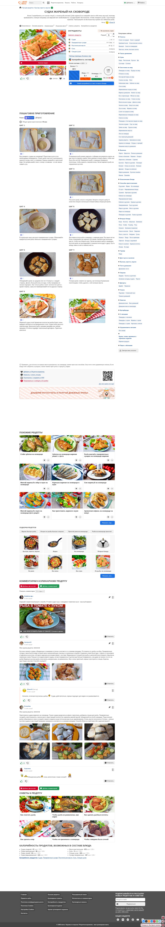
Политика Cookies (27, 906)
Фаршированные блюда (131, 189)
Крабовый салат (123, 43)
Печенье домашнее (136, 153)
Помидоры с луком (124, 320)
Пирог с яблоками (126, 345)
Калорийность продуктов (89, 25)
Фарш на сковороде (124, 211)
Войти (142, 2)
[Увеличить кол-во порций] (114, 34)
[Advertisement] (131, 18)
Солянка (128, 63)
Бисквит (121, 166)
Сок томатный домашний (126, 137)
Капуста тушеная (124, 244)
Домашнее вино (123, 303)
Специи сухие (76, 51)
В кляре (126, 247)
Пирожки (133, 156)
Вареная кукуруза (124, 341)
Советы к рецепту (74, 25)
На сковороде (135, 186)
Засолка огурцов (123, 124)
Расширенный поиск (79, 894)
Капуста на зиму (134, 105)
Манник (121, 175)
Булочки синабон (135, 172)
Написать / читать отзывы (32, 375)
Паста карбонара (134, 237)
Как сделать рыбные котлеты (96, 815)
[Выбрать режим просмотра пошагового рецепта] (21, 154)
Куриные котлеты (135, 244)
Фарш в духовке (123, 208)
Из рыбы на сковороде (103, 571)
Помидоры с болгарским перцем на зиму (130, 121)
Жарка (128, 186)
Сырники (135, 159)
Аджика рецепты (123, 140)
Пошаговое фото (61, 26)
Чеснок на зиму (123, 105)
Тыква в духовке (137, 214)
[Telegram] (160, 921)
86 (64, 78)
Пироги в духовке (130, 162)
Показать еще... (107, 523)
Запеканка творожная (131, 228)
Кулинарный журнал (55, 906)
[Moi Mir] (151, 921)
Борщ (120, 60)
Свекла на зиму (123, 118)
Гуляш (138, 234)
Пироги (121, 153)
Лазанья (121, 237)
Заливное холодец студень (127, 279)
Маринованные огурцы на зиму (128, 89)
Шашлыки (132, 221)
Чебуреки (132, 234)
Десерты (123, 283)
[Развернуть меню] (163, 925)
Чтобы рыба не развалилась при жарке (65, 816)
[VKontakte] (143, 921)
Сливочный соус (130, 293)
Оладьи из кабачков (130, 169)
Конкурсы (80, 2)
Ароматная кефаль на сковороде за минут (98, 512)
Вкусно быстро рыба (29, 531)
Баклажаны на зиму (124, 99)
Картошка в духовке (131, 192)
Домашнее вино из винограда (127, 306)
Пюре (120, 254)
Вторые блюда (125, 218)
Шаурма (121, 275)
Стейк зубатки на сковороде (31, 454)
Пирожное (127, 286)
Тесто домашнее (125, 265)
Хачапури (139, 162)
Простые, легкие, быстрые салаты (129, 49)
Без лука (79, 571)
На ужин (31, 571)
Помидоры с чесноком (125, 317)
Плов (120, 225)
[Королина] (21, 770)
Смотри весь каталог (129, 350)
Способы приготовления (128, 183)
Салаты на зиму (123, 80)
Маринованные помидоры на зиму (128, 114)
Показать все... (107, 576)
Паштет (138, 279)
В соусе (121, 189)
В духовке (122, 186)
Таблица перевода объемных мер (80, 56)
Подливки (121, 293)
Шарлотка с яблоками (125, 159)
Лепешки (138, 166)
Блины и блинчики (124, 156)
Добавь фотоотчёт (29, 586)
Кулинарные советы (55, 898)
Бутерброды (124, 310)
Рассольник (126, 60)
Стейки (125, 225)
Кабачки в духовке (124, 202)
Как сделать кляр (27, 839)
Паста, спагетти (123, 234)
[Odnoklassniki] (149, 921)
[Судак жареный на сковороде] (26, 70)
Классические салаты (135, 43)
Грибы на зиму (123, 127)
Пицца (126, 237)
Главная (24, 894)
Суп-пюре (121, 63)
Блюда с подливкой (131, 240)
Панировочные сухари (79, 42)
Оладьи (139, 156)
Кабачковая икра (123, 83)
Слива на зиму (135, 99)
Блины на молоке (130, 166)
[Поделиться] (163, 921)
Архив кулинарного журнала (58, 909)
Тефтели (121, 240)
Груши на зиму (132, 127)
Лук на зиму (122, 108)
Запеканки (139, 221)
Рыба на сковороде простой (102, 531)
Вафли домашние (124, 172)
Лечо (130, 80)
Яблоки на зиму (134, 96)
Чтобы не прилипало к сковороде (65, 839)
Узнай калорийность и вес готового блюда (91, 83)
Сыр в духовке (133, 205)
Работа (73, 2)
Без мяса (55, 571)
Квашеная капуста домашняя (127, 146)
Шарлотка (127, 153)
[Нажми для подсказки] (93, 59)
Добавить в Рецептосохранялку (34, 371)
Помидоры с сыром (124, 323)
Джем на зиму (137, 102)
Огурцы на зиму (135, 70)
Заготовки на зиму (126, 67)
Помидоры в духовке (125, 214)
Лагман (121, 247)
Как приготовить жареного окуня (65, 511)
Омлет (131, 231)
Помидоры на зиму (124, 70)
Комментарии (49, 26)
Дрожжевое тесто (124, 269)
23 (24, 684)
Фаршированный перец (125, 199)
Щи (138, 60)
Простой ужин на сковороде (78, 531)
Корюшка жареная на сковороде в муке (65, 483)
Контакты (24, 913)
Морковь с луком (136, 320)
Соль (73, 48)
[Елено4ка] (21, 707)
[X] (146, 921)
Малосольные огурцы (125, 102)
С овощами (124, 314)
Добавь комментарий (50, 586)
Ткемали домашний (124, 296)
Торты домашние (126, 53)
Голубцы (130, 225)
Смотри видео (43, 63)
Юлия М (112, 22)
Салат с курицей (135, 40)
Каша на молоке (123, 231)
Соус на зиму (133, 124)
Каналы (67, 2)
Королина (27, 768)
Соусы (122, 290)
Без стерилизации (124, 96)
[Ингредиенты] (163, 917)
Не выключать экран (107, 31)
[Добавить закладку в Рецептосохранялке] (60, 78)
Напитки (123, 300)
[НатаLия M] (21, 643)
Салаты (122, 37)
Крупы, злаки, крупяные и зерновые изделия (127, 337)
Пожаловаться (26, 25)
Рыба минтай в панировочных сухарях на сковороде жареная (96, 455)
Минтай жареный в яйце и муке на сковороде (34, 483)
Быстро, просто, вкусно (128, 262)
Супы (122, 57)
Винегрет (121, 46)
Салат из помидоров (131, 46)
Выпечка (123, 150)
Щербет (121, 286)
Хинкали (121, 228)
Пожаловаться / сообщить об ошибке (36, 381)
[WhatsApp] (157, 921)
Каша (120, 221)
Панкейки (127, 175)
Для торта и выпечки (127, 258)
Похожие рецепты (37, 25)
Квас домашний (133, 303)
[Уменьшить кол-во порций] (114, 36)
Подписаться (131, 904)
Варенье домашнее (124, 92)
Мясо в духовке (134, 208)
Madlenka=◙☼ (28, 596)
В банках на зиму (124, 73)
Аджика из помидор (124, 143)
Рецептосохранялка (57, 2)
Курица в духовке (136, 202)
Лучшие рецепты (54, 894)
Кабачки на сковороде (125, 195)
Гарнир (122, 251)
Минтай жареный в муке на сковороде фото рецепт (31, 512)
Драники (121, 169)
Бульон (133, 60)
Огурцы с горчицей (136, 143)
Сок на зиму (122, 86)
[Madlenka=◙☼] (21, 597)
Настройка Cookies (27, 909)
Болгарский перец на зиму (126, 77)
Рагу (135, 225)
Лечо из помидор (124, 133)
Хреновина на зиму (135, 140)
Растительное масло (78, 45)
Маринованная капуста (125, 130)
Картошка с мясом (136, 323)
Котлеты (125, 221)
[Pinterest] (154, 921)
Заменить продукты (74, 35)
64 (24, 78)
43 (24, 763)
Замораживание (123, 205)
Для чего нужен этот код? (106, 384)
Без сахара (122, 330)
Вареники (137, 231)
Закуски (122, 272)
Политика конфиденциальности (32, 902)
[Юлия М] (24, 690)
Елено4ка (27, 706)
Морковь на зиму (132, 108)
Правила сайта (26, 898)
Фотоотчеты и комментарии (82, 898)
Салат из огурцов (124, 40)
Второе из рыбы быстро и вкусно (52, 531)
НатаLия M (27, 642)
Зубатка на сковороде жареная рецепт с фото (64, 455)
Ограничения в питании (128, 327)
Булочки (121, 162)
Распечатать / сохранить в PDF (34, 378)
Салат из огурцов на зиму (126, 111)
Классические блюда (127, 179)
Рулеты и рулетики (130, 275)
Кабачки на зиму (134, 83)
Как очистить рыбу (28, 815)
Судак (74, 39)
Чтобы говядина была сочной (96, 839)
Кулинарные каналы (79, 902)
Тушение (121, 192)
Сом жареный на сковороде (95, 482)
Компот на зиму (135, 92)
